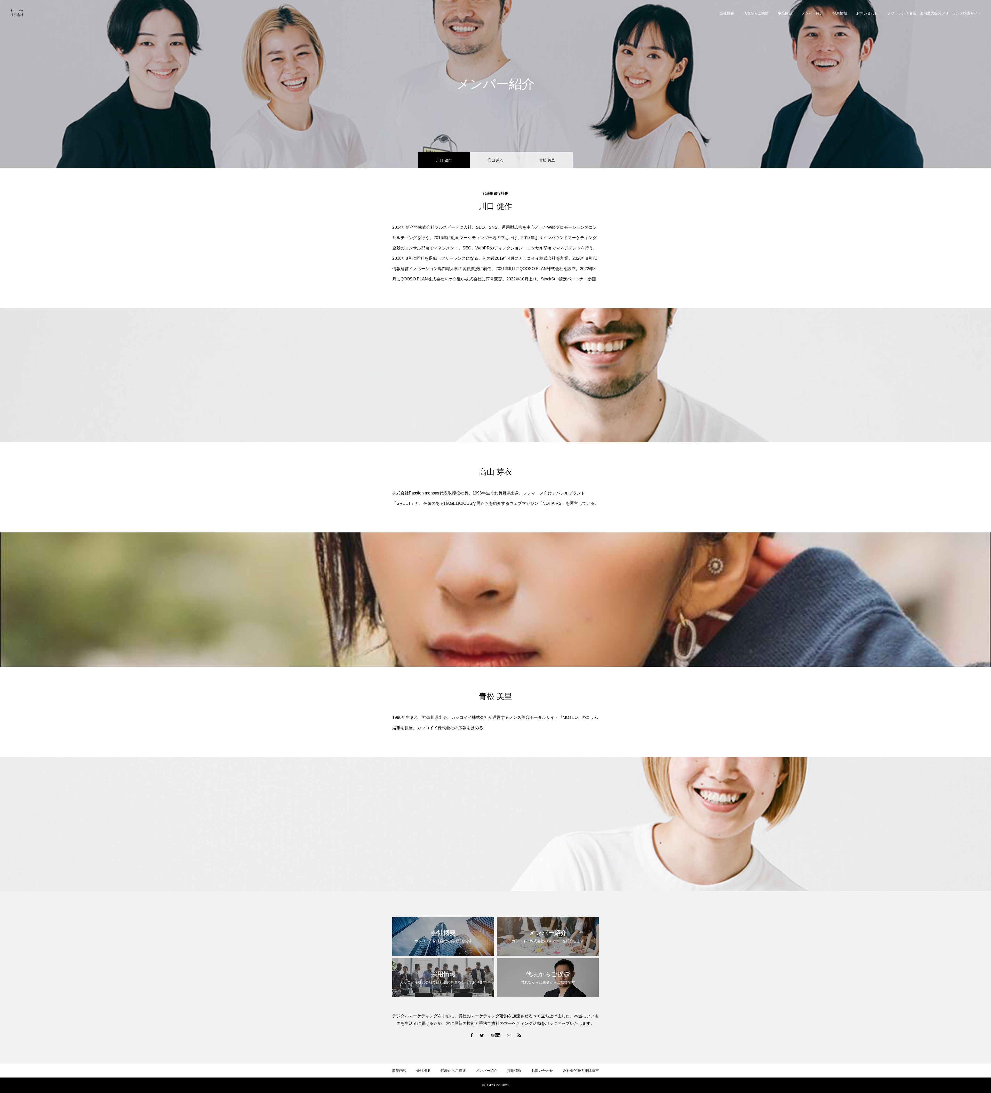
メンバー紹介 (812, 13)
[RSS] (519, 1035)
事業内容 (785, 13)
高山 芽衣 (495, 160)
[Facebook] (471, 1035)
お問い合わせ (867, 13)
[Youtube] (495, 1035)
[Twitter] (482, 1035)
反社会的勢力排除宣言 (581, 1070)
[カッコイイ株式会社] (16, 13)
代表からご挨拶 (756, 13)
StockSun (550, 279)
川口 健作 (444, 160)
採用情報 (840, 13)
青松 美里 (547, 160)
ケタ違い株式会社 (465, 279)
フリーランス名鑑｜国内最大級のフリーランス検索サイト (934, 13)
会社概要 (727, 13)
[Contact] (509, 1035)
